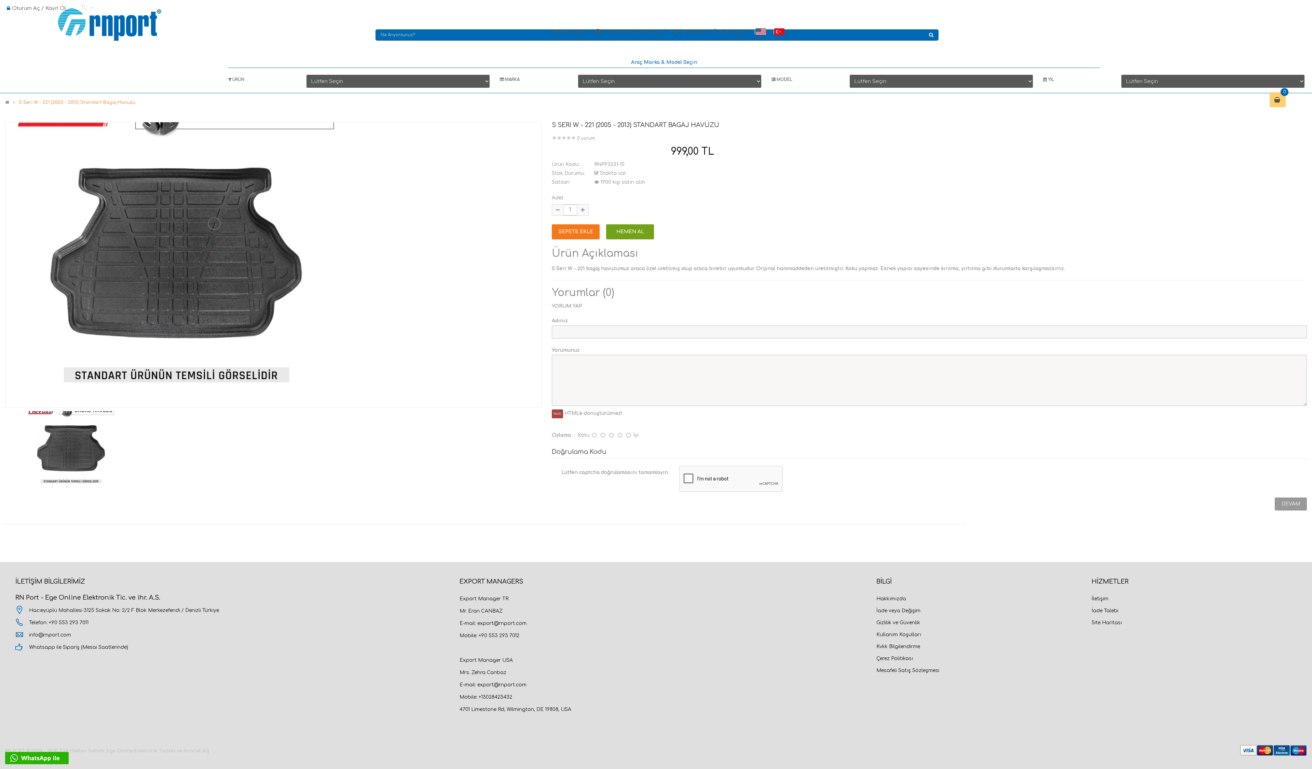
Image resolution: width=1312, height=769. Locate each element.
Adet (557, 197)
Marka (512, 80)
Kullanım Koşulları (898, 634)
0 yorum (586, 138)
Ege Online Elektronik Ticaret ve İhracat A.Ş (158, 751)
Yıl (1050, 80)
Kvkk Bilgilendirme (898, 646)
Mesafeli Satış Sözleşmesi (907, 670)
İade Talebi (1105, 610)
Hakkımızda (891, 598)
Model (784, 80)
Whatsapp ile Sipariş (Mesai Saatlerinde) (78, 647)
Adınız (560, 320)
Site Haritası (1107, 622)
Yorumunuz (566, 350)
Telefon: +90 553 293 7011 (58, 622)
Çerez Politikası (894, 658)
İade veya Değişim (898, 610)
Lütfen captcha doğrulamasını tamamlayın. (615, 472)
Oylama (561, 435)
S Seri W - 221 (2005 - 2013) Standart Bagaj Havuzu (77, 102)
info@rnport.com (50, 635)
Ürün (237, 80)
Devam (1291, 503)
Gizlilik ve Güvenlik (898, 622)
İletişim (1100, 598)
